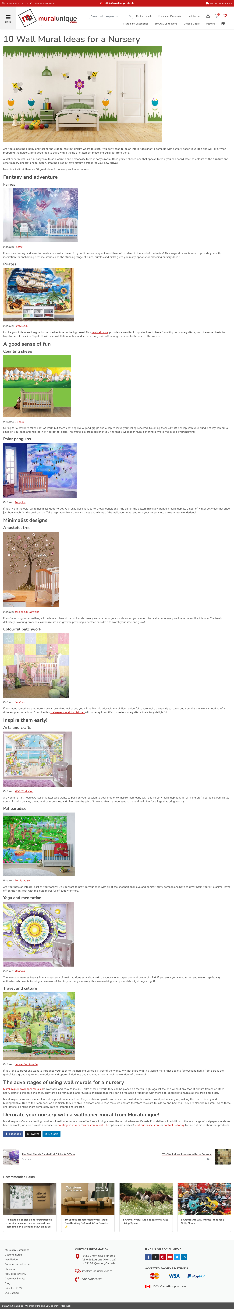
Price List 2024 (13, 1288)
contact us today (174, 1125)
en (83, 712)
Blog (7, 1283)
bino (22, 702)
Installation (194, 16)
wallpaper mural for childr (66, 712)
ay (36, 1064)
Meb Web (66, 1305)
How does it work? (15, 1274)
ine (22, 421)
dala (22, 971)
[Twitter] (177, 1257)
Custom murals (144, 16)
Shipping (10, 1269)
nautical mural (100, 332)
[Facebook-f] (148, 1257)
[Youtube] (170, 1257)
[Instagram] (155, 1257)
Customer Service (15, 1278)
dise (27, 880)
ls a (41, 1089)
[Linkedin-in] (184, 1257)
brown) (34, 611)
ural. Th (103, 1125)
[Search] (130, 16)
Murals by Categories (17, 1250)
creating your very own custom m (78, 1125)
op (31, 791)
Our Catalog (12, 1293)
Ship (25, 325)
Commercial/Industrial (169, 16)
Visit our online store (147, 1125)
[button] (8, 16)
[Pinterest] (163, 1257)
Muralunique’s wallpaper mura (21, 1089)
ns (24, 502)
